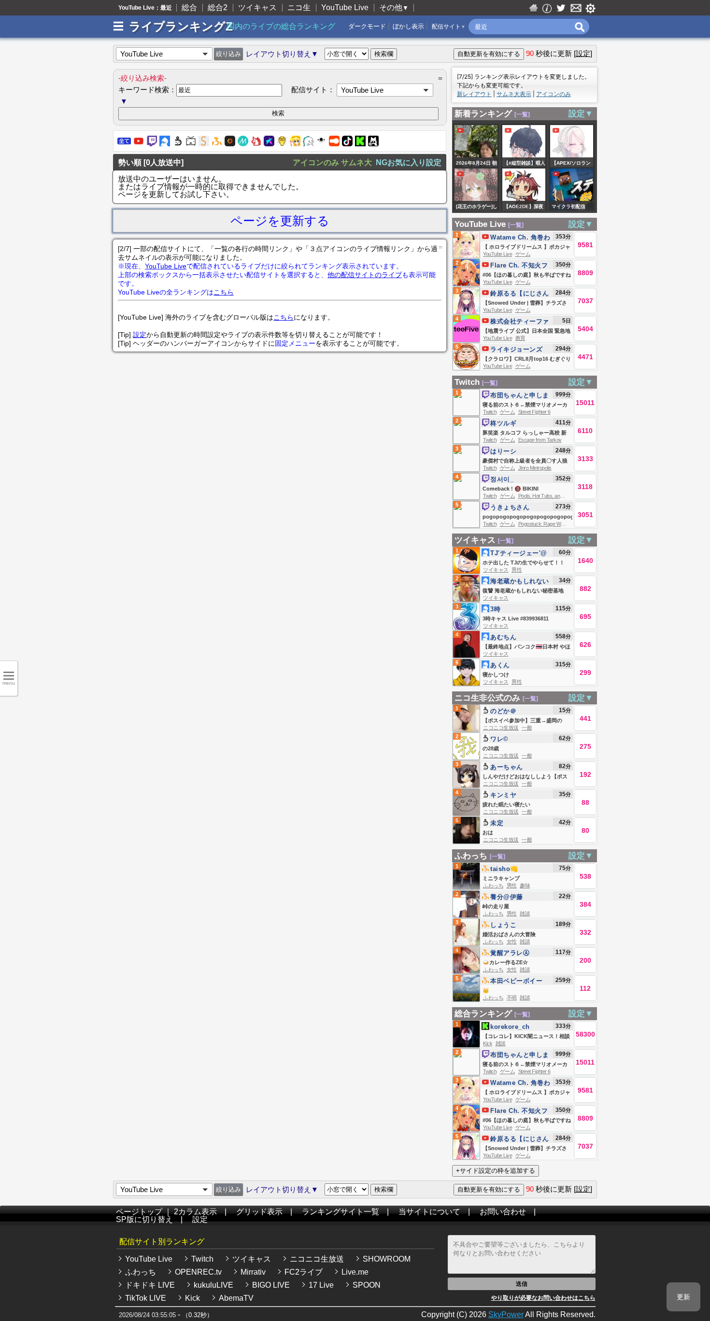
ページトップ (139, 1212)
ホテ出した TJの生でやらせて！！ (524, 562)
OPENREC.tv (198, 1272)
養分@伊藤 (506, 896)
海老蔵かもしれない (519, 581)
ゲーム (523, 254)
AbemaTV (236, 1298)
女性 (512, 941)
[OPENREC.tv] (230, 144)
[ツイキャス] (164, 144)
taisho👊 (504, 868)
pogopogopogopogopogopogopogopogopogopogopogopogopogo (570, 517)
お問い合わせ (503, 1212)
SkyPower (506, 1314)
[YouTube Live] (138, 144)
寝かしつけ (499, 674)
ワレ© (499, 739)
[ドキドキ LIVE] (282, 144)
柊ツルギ (503, 423)
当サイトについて (429, 1212)
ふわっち (470, 855)
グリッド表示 (259, 1212)
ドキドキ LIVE (150, 1285)
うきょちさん (509, 507)
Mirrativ (253, 1272)
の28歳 (491, 748)
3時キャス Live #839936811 (516, 618)
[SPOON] (334, 144)
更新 (683, 1297)
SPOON (367, 1285)
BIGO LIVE (271, 1285)
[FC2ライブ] (256, 144)
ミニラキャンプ (501, 878)
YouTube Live (345, 7)
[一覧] (522, 114)
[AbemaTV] (373, 144)
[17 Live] (321, 144)
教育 (520, 338)
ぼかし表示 (408, 26)
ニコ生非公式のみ (487, 698)
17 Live (321, 1285)
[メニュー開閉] (118, 26)
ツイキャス (257, 7)
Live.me (355, 1272)
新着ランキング (483, 113)
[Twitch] (151, 144)
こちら (223, 292)
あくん (500, 665)
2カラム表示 (195, 1212)
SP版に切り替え (144, 1219)
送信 (521, 1283)
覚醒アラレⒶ (509, 952)
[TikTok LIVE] (347, 144)
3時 (495, 609)
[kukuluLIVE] (295, 144)
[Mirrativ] (243, 144)
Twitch (467, 382)
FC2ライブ (303, 1272)
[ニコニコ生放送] (177, 144)
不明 (512, 997)
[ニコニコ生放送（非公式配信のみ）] (190, 144)
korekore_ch (510, 1026)
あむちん (503, 637)
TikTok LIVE (145, 1298)
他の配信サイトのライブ (364, 275)
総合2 (217, 7)
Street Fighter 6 (534, 412)
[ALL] (124, 144)
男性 (516, 570)
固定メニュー (295, 343)
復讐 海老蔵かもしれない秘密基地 (523, 590)
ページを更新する (279, 220)
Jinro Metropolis (535, 468)
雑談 (525, 913)
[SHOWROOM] (204, 144)
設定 (139, 334)
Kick (487, 1043)
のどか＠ (503, 711)
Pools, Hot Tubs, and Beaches (550, 496)
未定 (496, 823)
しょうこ (503, 924)
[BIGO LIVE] (308, 144)
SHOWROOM (387, 1259)
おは (488, 832)
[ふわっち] (217, 144)
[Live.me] (269, 144)
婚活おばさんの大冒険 (509, 934)
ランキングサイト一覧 (340, 1212)
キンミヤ (503, 795)
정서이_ (501, 479)
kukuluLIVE (213, 1285)
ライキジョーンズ (516, 349)
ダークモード (367, 26)
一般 (527, 728)
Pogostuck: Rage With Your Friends (556, 524)
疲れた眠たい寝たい (506, 804)
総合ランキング (483, 1013)
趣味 (525, 885)
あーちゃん (506, 767)
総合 (189, 7)
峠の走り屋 (496, 906)
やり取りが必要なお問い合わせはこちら (543, 1297)
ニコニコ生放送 (501, 728)
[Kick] (360, 144)
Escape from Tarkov (540, 440)
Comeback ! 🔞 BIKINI (511, 489)
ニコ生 (299, 7)
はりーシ (503, 451)
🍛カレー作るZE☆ (505, 962)
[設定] (583, 53)
